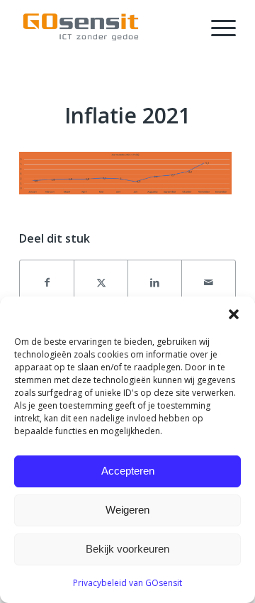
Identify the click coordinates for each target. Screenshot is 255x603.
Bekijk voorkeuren (127, 549)
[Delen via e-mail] (208, 282)
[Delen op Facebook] (47, 282)
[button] (234, 314)
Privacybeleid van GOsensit (127, 583)
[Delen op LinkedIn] (154, 282)
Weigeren (127, 510)
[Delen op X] (101, 282)
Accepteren (127, 471)
